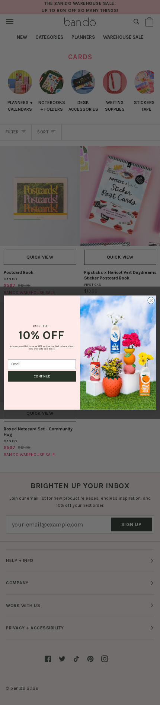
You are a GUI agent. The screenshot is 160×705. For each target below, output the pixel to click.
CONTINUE (42, 376)
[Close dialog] (151, 300)
